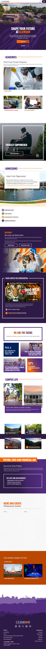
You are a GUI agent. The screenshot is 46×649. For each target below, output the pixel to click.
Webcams (40, 639)
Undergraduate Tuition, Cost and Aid (15, 480)
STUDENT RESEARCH (11, 245)
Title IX (5, 634)
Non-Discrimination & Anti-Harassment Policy (13, 635)
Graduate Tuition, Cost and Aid (14, 482)
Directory (40, 637)
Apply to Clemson (38, 641)
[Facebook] (16, 626)
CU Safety (40, 635)
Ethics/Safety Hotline (8, 637)
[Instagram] (19, 626)
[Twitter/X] (23, 626)
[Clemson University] (5, 1)
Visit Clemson (23, 41)
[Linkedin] (26, 626)
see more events (8, 561)
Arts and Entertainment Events (31, 578)
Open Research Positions (25, 245)
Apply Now (23, 45)
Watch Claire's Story (14, 153)
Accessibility (6, 632)
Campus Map (39, 634)
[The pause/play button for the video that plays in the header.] (37, 155)
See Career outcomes (29, 110)
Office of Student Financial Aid (14, 484)
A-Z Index (40, 632)
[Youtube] (30, 626)
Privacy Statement (7, 639)
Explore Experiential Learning (11, 110)
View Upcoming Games (9, 578)
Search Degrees (7, 91)
